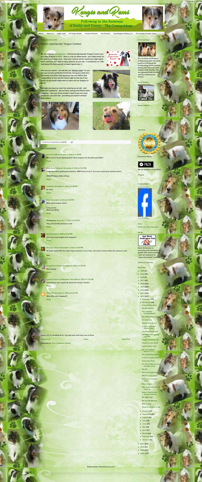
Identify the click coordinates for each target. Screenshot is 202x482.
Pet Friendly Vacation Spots (146, 33)
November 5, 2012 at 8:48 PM (68, 220)
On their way (147, 320)
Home (41, 33)
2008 (142, 453)
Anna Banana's (60, 54)
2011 (142, 444)
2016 (142, 284)
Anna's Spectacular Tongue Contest (149, 393)
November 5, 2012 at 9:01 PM (60, 234)
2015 (142, 287)
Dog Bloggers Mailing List (123, 33)
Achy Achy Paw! (148, 361)
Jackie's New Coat (149, 346)
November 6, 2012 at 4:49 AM (74, 266)
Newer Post (45, 339)
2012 (142, 296)
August (145, 417)
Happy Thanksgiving (150, 340)
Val (47, 234)
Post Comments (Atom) (61, 343)
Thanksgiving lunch (150, 331)
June (144, 424)
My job (144, 369)
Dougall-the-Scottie (54, 266)
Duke (48, 200)
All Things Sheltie (75, 33)
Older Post (126, 339)
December (146, 299)
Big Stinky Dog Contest (151, 317)
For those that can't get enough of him (151, 365)
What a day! (146, 404)
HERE (59, 57)
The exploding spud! (150, 354)
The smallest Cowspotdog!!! (149, 312)
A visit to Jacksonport (150, 358)
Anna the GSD (52, 154)
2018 (142, 277)
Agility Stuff (61, 33)
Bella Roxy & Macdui (54, 168)
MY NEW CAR (147, 397)
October (145, 411)
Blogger (111, 467)
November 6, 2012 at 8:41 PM (66, 293)
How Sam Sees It (53, 248)
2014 (142, 290)
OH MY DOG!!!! (148, 308)
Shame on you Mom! (150, 343)
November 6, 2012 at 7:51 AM (81, 279)
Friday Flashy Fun (149, 305)
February (146, 436)
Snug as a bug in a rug (151, 407)
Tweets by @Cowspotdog (148, 227)
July (144, 421)
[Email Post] (71, 142)
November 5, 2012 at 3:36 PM (65, 186)
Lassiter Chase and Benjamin (58, 279)
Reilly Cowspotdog (143, 187)
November (146, 302)
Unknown (50, 293)
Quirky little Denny (149, 323)
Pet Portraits (105, 33)
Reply (48, 161)
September (146, 414)
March (145, 433)
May (144, 427)
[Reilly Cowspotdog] (145, 216)
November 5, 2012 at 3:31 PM (75, 168)
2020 (142, 271)
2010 (142, 447)
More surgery (147, 384)
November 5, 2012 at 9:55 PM (71, 248)
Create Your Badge (143, 218)
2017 (142, 280)
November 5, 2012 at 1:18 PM (69, 154)
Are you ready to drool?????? (148, 350)
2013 (142, 293)
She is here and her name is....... (149, 388)
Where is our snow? (150, 376)
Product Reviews (91, 33)
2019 (142, 274)
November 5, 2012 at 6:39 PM (62, 200)
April (144, 430)
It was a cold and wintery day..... (148, 327)
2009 (142, 450)
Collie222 (50, 186)
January (145, 440)
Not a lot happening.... (151, 372)
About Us (50, 33)
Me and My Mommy (149, 401)
